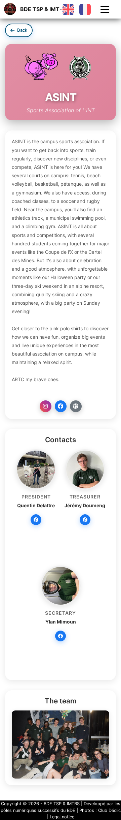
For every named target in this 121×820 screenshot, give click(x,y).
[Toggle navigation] (105, 9)
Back (22, 30)
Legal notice (62, 816)
